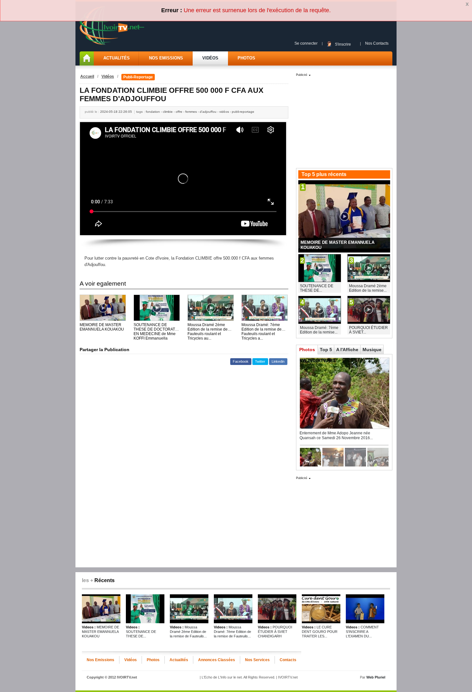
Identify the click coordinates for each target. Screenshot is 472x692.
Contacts (288, 660)
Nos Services (257, 660)
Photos (246, 58)
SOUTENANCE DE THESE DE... (316, 288)
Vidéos (210, 58)
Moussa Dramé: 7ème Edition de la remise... (319, 329)
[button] (240, 361)
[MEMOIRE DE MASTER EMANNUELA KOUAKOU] (103, 308)
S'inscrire (343, 44)
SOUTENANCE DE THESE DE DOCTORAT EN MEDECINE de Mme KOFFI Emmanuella (155, 327)
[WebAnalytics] (236, 684)
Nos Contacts (377, 43)
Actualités (116, 58)
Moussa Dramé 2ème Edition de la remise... (368, 288)
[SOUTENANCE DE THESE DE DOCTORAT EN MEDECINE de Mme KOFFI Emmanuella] (156, 308)
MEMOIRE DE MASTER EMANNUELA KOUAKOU (102, 327)
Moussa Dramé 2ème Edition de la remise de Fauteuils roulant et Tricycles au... (208, 327)
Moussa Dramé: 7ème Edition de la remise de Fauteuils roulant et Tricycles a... (261, 327)
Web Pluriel (375, 677)
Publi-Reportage (138, 77)
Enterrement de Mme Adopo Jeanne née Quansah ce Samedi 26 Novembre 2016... (336, 435)
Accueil (87, 76)
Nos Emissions (166, 58)
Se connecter (306, 43)
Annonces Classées (216, 660)
